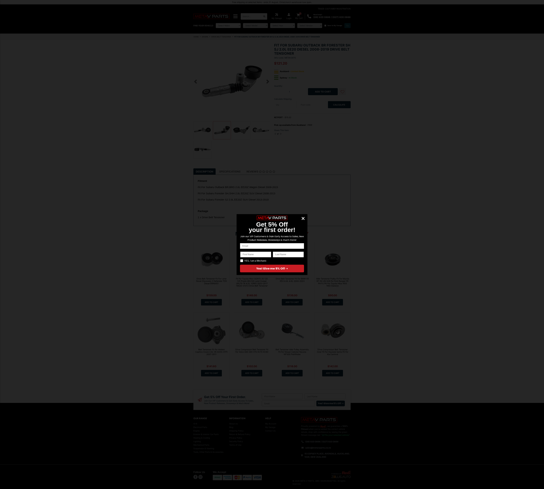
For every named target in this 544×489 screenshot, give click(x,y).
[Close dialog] (303, 218)
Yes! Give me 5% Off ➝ (272, 268)
